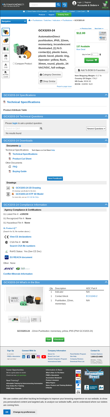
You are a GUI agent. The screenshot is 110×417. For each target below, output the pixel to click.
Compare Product (23, 64)
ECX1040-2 (91, 296)
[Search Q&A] (41, 128)
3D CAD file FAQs (33, 197)
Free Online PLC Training (15, 386)
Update (90, 60)
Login (79, 2)
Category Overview (51, 74)
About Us (51, 354)
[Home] (24, 11)
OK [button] (7, 412)
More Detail (80, 49)
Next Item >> (99, 28)
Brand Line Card (53, 356)
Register (88, 2)
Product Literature (52, 380)
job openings (21, 375)
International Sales (54, 361)
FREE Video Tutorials (13, 388)
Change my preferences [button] (24, 412)
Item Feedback (55, 178)
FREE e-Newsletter (52, 375)
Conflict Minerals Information (18, 274)
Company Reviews (76, 359)
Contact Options (96, 354)
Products (42, 14)
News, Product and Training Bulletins (59, 385)
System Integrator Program (57, 359)
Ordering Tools (63, 14)
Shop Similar (49, 81)
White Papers (50, 383)
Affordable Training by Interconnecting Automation (24, 383)
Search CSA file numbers (22, 246)
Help (53, 150)
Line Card (81, 11)
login (15, 123)
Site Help (73, 356)
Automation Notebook (54, 378)
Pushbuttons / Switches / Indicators (46, 20)
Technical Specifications (22, 102)
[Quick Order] (88, 11)
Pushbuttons (67, 20)
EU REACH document (21, 257)
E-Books (49, 387)
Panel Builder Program (78, 354)
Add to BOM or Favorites (92, 70)
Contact (72, 11)
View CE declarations (20, 237)
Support (52, 14)
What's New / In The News (55, 372)
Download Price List (77, 361)
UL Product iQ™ (10, 228)
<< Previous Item (85, 28)
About (64, 11)
